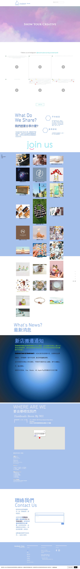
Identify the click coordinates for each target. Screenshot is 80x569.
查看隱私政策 (54, 567)
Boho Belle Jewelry (30, 562)
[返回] (6, 24)
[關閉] (78, 567)
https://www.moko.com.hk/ (17, 481)
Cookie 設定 (70, 567)
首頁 (27, 550)
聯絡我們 (28, 560)
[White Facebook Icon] (56, 550)
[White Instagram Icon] (59, 550)
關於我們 (28, 554)
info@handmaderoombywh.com (47, 559)
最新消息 (28, 556)
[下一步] (74, 24)
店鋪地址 (28, 558)
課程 (27, 552)
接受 (75, 567)
